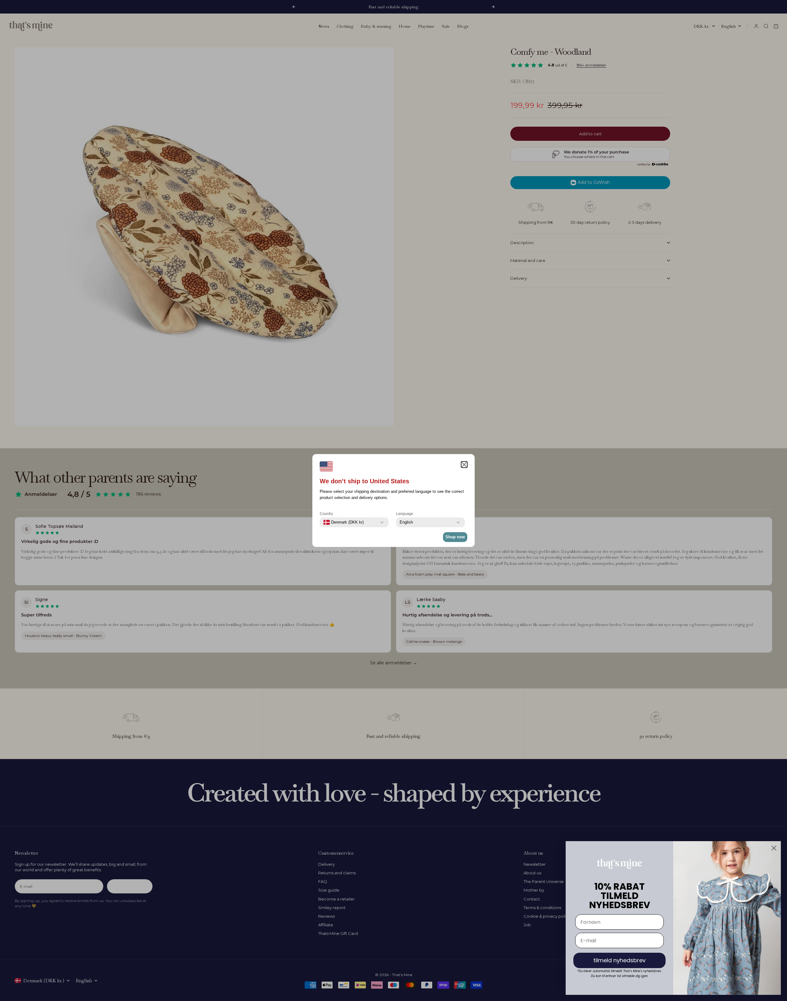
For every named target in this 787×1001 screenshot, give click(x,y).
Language (404, 514)
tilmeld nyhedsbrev (619, 960)
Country (326, 514)
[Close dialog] (774, 848)
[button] (464, 464)
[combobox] (343, 522)
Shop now (455, 537)
